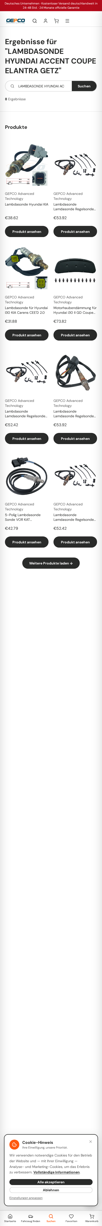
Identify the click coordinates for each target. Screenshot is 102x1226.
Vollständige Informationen (56, 1172)
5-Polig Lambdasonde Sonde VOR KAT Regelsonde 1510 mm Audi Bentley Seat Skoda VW (25, 518)
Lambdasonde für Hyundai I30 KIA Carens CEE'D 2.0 (26, 310)
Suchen (84, 86)
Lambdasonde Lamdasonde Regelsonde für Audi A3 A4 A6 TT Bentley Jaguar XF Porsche (26, 414)
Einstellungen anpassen (26, 1198)
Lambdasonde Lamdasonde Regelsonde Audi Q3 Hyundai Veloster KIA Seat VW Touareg (74, 207)
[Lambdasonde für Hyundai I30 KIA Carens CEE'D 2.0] (27, 269)
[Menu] (67, 20)
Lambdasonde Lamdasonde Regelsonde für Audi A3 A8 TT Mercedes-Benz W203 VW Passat (75, 414)
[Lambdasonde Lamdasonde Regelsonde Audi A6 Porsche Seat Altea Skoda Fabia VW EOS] (75, 476)
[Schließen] (91, 1142)
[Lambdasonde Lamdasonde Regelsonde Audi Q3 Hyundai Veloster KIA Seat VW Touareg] (75, 165)
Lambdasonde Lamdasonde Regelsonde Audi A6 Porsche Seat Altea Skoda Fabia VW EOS (74, 518)
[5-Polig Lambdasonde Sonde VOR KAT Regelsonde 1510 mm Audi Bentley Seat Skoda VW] (27, 476)
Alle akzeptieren (51, 1182)
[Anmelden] (45, 20)
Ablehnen (51, 1190)
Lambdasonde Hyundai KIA (26, 204)
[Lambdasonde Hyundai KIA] (27, 165)
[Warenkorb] (56, 20)
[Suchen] (34, 20)
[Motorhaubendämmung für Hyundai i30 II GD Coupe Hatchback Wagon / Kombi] (75, 269)
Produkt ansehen (26, 231)
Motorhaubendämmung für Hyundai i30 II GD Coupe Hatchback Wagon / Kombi (75, 310)
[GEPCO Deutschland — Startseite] (15, 21)
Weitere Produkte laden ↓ (51, 563)
